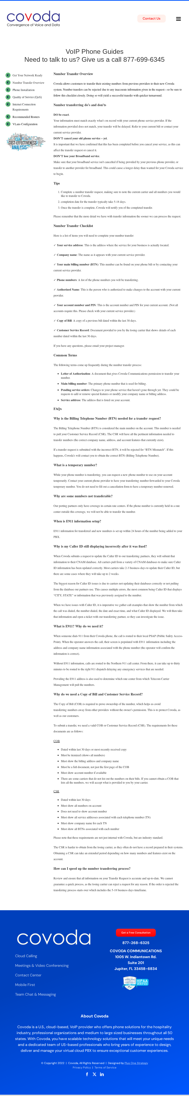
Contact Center (28, 975)
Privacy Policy (82, 1067)
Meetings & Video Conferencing (42, 965)
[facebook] (87, 1074)
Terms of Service (105, 1067)
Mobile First (25, 984)
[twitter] (94, 1074)
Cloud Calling (26, 955)
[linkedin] (102, 1074)
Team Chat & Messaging (35, 994)
